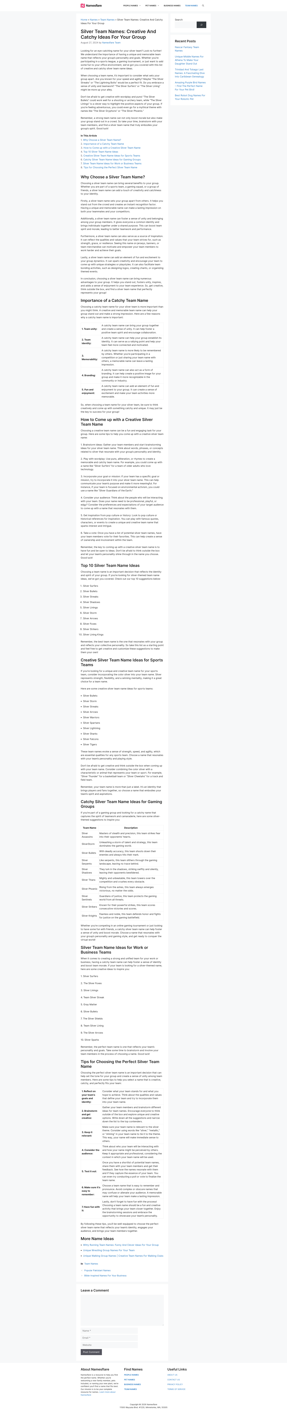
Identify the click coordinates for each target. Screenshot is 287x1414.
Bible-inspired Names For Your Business (105, 1275)
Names (94, 19)
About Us (172, 1375)
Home (84, 19)
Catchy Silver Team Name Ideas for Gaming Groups (112, 159)
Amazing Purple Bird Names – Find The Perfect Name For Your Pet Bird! (190, 86)
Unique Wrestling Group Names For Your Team (109, 1250)
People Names (130, 5)
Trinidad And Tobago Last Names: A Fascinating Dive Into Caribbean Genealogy (190, 73)
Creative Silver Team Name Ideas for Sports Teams (111, 155)
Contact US (173, 1380)
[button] (203, 5)
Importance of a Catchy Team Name (104, 143)
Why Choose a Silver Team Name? (102, 140)
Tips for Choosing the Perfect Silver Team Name (110, 167)
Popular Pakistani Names (97, 1270)
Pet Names (150, 5)
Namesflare (94, 5)
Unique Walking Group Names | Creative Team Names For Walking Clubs (123, 1255)
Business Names (172, 5)
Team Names (191, 5)
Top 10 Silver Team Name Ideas (100, 151)
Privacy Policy (175, 1384)
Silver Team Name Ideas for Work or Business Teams (112, 163)
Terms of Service (176, 1389)
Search (179, 19)
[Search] (201, 25)
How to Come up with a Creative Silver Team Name (112, 147)
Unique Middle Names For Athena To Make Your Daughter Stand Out (189, 60)
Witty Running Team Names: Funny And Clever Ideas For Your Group (121, 1245)
